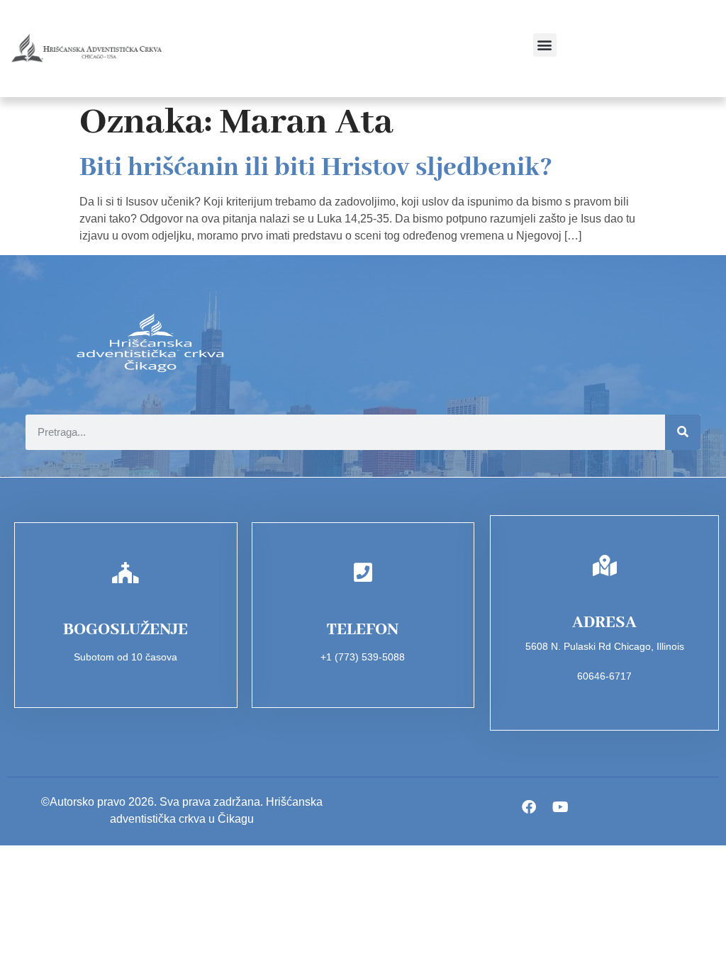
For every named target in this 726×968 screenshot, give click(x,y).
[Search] (682, 432)
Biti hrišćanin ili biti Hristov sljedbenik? (315, 168)
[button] (545, 45)
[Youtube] (561, 807)
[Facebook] (529, 807)
